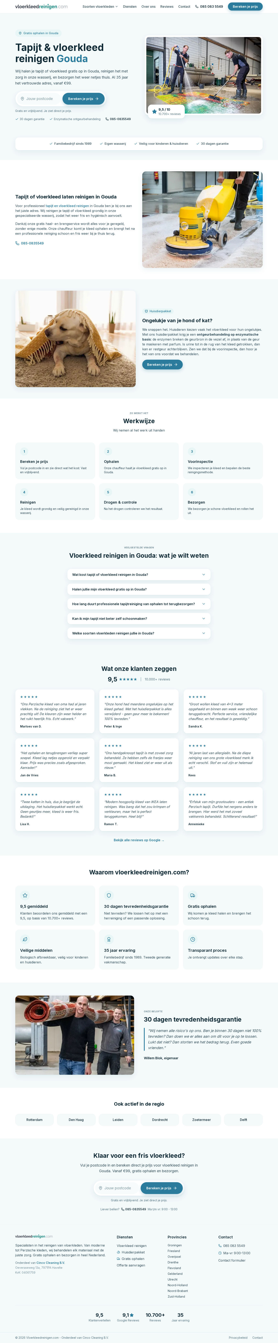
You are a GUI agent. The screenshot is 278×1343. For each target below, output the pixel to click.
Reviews (166, 6)
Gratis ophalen (133, 1259)
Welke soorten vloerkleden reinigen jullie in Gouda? (113, 633)
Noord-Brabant (178, 1291)
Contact (184, 6)
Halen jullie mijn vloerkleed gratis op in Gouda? (109, 589)
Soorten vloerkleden (98, 6)
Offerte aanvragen (131, 1265)
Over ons (148, 6)
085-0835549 (120, 119)
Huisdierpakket (133, 1252)
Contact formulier (232, 1260)
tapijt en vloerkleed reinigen (67, 206)
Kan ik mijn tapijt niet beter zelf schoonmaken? (109, 619)
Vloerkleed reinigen (132, 1246)
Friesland (174, 1251)
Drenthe (173, 1262)
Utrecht (172, 1279)
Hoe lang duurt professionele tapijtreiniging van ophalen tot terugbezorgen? (133, 604)
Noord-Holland (178, 1285)
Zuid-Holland (176, 1296)
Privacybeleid (238, 1337)
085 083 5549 (211, 6)
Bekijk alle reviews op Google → (139, 840)
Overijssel (174, 1256)
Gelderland (175, 1273)
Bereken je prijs (245, 6)
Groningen (175, 1245)
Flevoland (174, 1268)
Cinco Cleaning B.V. (50, 1262)
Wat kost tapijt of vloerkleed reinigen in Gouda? (110, 575)
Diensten (130, 6)
